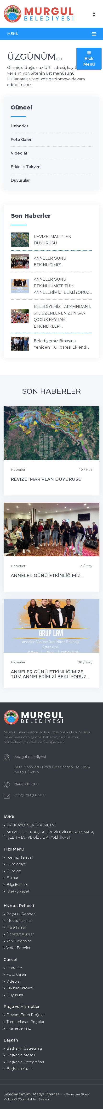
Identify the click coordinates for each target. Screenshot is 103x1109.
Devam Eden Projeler (25, 1014)
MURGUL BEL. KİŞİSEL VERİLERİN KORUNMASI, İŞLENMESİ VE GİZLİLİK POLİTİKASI (50, 835)
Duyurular (20, 180)
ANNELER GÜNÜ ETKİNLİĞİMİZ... (47, 575)
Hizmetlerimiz (18, 1028)
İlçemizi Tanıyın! (19, 857)
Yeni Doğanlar (18, 941)
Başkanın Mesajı (20, 1055)
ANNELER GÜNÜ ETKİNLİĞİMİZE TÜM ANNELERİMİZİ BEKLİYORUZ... (63, 286)
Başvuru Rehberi (20, 914)
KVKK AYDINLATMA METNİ (31, 825)
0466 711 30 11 (27, 784)
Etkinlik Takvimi (26, 167)
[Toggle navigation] (93, 14)
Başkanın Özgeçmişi (24, 1048)
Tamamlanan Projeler (25, 1021)
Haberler (20, 126)
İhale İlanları (16, 927)
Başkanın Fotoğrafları (25, 1062)
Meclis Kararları (19, 920)
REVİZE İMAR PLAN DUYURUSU (46, 479)
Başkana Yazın (19, 1068)
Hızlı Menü (89, 61)
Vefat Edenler (18, 947)
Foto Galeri (22, 139)
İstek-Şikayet (17, 891)
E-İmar (12, 877)
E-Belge (13, 871)
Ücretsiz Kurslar (20, 934)
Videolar (19, 153)
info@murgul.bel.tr (30, 795)
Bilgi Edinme (17, 884)
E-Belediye (16, 864)
